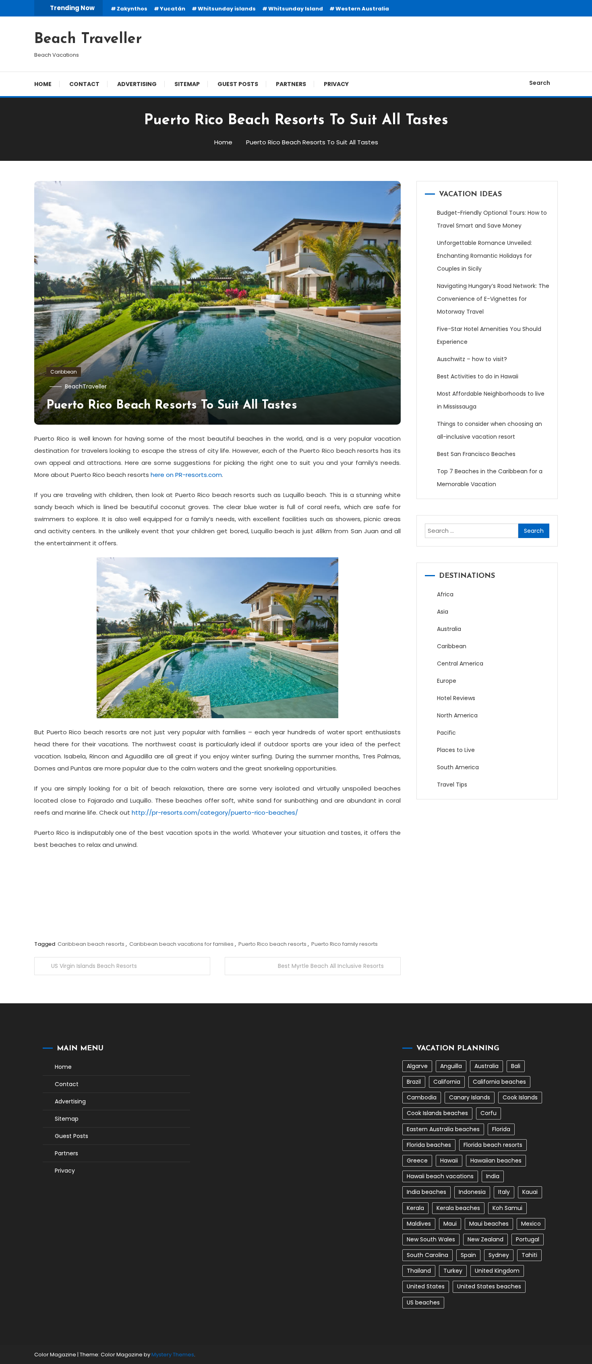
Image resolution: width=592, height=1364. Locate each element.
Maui (450, 1224)
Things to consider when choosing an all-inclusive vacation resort (489, 430)
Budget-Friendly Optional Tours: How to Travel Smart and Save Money (492, 219)
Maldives (419, 1224)
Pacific (446, 733)
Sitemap (187, 84)
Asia (442, 612)
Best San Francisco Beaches (476, 454)
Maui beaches (489, 1224)
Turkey (452, 1271)
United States (426, 1286)
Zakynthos (132, 8)
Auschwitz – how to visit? (472, 359)
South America (458, 767)
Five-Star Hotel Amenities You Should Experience (489, 335)
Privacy (336, 84)
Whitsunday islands (227, 8)
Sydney (499, 1255)
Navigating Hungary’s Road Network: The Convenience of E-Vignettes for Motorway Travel (493, 299)
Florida (501, 1129)
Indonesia (472, 1192)
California (446, 1082)
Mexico (531, 1224)
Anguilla (451, 1066)
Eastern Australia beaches (443, 1129)
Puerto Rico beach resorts (272, 944)
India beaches (426, 1192)
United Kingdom (497, 1271)
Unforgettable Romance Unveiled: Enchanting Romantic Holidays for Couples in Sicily (484, 256)
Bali (515, 1066)
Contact (84, 84)
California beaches (499, 1082)
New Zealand (485, 1239)
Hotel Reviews (456, 698)
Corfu (488, 1113)
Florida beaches (429, 1145)
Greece (417, 1161)
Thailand (419, 1271)
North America (457, 715)
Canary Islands (469, 1097)
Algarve (417, 1066)
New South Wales (431, 1239)
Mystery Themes (172, 1354)
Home (43, 84)
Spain (468, 1255)
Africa (445, 594)
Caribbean (63, 371)
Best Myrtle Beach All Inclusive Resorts (331, 966)
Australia (449, 629)
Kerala (415, 1208)
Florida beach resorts (493, 1145)
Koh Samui (507, 1208)
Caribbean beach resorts (91, 944)
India (492, 1176)
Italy (504, 1192)
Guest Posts (237, 84)
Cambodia (422, 1097)
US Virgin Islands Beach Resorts (94, 966)
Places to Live (456, 750)
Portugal (527, 1239)
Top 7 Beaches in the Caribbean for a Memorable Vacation (489, 477)
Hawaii (449, 1161)
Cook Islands (520, 1097)
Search (539, 83)
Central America (460, 663)
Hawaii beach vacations (440, 1176)
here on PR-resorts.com (186, 474)
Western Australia (362, 8)
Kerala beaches (458, 1208)
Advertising (137, 84)
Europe (446, 681)
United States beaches (489, 1286)
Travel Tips (452, 785)
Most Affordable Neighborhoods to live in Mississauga (490, 400)
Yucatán (172, 8)
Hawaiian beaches (496, 1161)
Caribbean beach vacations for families (181, 944)
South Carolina (427, 1255)
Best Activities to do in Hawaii (477, 376)
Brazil (414, 1082)
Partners (291, 84)
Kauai (530, 1192)
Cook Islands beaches (437, 1113)
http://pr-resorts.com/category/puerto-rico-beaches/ (215, 812)
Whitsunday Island (295, 8)
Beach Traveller (88, 39)
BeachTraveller (86, 386)
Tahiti (529, 1255)
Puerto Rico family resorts (344, 944)
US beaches (423, 1302)
